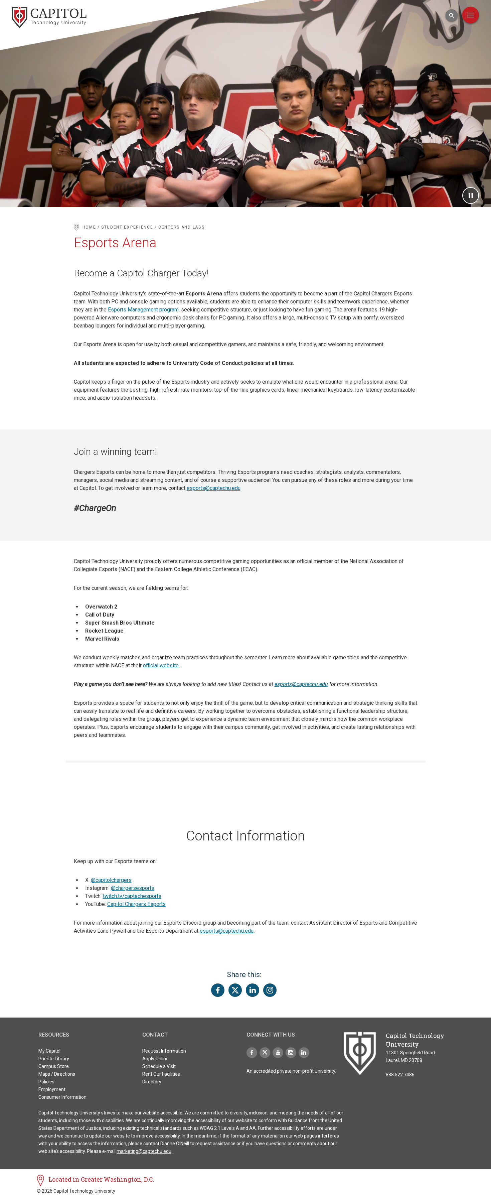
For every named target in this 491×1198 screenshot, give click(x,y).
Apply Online (155, 1058)
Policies (46, 1081)
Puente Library (53, 1058)
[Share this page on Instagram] (270, 990)
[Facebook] (252, 1052)
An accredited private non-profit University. (291, 1071)
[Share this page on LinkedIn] (252, 990)
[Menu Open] (470, 15)
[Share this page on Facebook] (217, 990)
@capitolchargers (111, 880)
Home (89, 227)
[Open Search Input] (452, 15)
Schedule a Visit (159, 1066)
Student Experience (127, 227)
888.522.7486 (400, 1074)
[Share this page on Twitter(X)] (235, 990)
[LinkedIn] (304, 1052)
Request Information (164, 1051)
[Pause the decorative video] (470, 195)
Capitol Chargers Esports (136, 904)
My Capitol (49, 1051)
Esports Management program (143, 309)
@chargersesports (132, 888)
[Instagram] (291, 1052)
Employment (51, 1089)
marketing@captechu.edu (144, 1151)
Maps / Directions (56, 1074)
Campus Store (53, 1066)
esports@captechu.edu (213, 488)
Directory (151, 1081)
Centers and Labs (181, 227)
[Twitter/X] (265, 1052)
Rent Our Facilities (161, 1074)
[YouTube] (278, 1052)
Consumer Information (62, 1097)
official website (161, 665)
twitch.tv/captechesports (132, 896)
